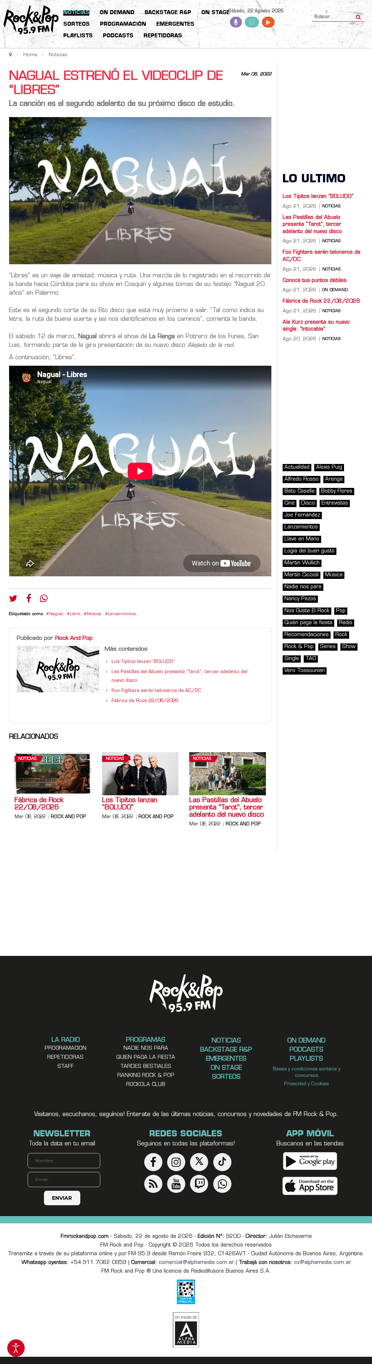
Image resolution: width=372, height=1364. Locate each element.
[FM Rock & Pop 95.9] (29, 20)
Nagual (56, 614)
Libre (75, 614)
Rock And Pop (74, 638)
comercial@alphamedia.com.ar (196, 1262)
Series (328, 647)
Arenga (334, 479)
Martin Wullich (302, 563)
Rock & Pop (299, 647)
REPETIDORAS (65, 1057)
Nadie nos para (303, 587)
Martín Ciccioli (301, 575)
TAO (311, 659)
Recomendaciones (306, 635)
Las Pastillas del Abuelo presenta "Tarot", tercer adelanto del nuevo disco (226, 807)
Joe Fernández (302, 515)
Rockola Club (145, 1084)
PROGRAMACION (65, 1048)
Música (94, 614)
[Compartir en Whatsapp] (44, 599)
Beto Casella (299, 491)
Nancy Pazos (300, 599)
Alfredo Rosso (301, 479)
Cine (289, 503)
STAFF (65, 1066)
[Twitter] (13, 600)
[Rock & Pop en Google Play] (310, 1160)
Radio (345, 623)
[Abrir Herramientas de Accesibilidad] (16, 1348)
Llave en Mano (301, 539)
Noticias (27, 759)
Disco (308, 503)
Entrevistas (335, 503)
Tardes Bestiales (145, 1066)
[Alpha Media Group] (186, 1330)
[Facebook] (28, 600)
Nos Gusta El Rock (306, 611)
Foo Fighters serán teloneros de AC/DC (156, 691)
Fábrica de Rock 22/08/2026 (145, 701)
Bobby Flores (336, 491)
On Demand (335, 290)
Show (349, 647)
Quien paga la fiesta (145, 1057)
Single (291, 659)
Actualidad (297, 467)
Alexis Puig (329, 467)
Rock (341, 635)
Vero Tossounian (304, 670)
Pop (340, 611)
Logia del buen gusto (309, 551)
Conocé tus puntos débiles (315, 280)
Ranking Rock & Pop (145, 1075)
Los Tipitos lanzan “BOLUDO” (143, 662)
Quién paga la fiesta (308, 623)
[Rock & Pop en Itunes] (310, 1185)
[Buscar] (358, 15)
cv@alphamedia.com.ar (322, 1262)
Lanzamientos (122, 614)
